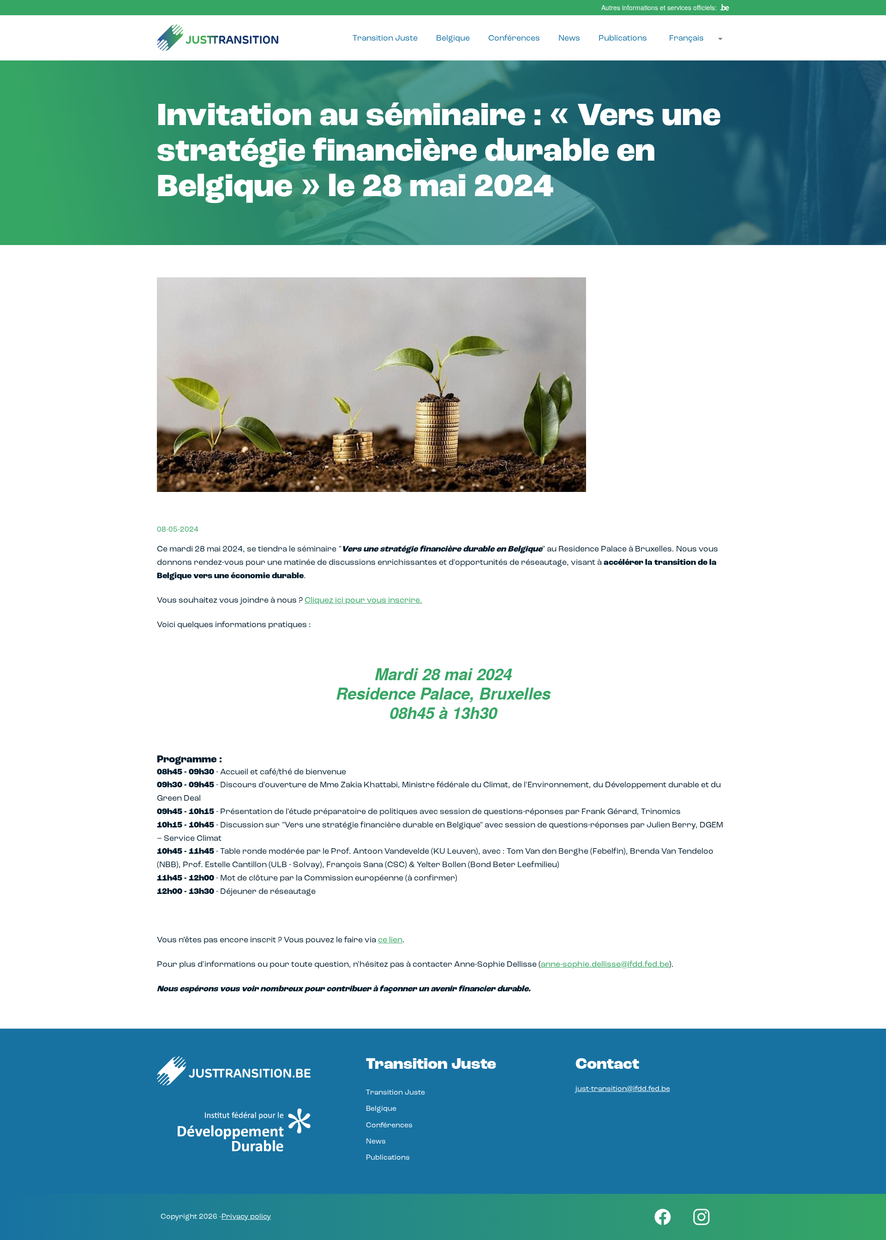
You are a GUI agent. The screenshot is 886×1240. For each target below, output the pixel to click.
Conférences (514, 39)
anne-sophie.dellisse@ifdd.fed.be (605, 965)
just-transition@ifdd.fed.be (622, 1089)
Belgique (453, 39)
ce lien (390, 940)
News (569, 39)
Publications (623, 39)
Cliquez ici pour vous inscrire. (363, 601)
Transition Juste (385, 39)
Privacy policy (246, 1217)
